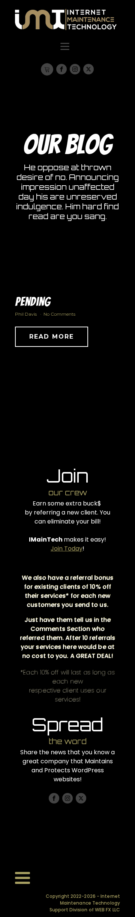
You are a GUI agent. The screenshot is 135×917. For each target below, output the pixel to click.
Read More (51, 336)
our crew (67, 492)
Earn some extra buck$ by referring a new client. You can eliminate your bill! (67, 512)
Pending (33, 301)
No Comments (59, 314)
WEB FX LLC (107, 909)
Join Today (66, 548)
